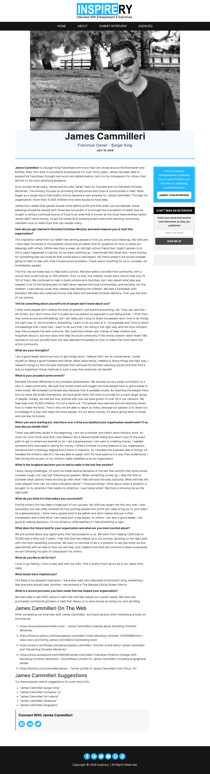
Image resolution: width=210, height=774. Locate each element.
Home (61, 26)
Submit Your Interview (174, 195)
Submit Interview (113, 26)
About (83, 26)
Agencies (145, 26)
